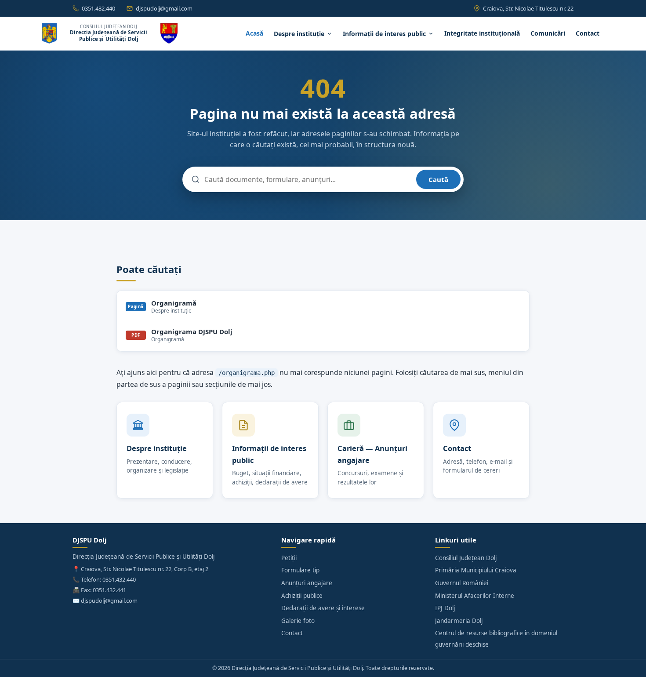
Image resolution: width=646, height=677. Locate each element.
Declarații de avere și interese (323, 608)
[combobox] (308, 179)
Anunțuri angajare (306, 583)
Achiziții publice (302, 596)
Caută (438, 179)
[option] (323, 306)
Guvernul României (461, 583)
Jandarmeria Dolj (459, 621)
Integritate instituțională (482, 33)
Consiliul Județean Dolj (466, 558)
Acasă (254, 33)
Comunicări (547, 33)
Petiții (289, 558)
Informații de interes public (384, 33)
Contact (587, 33)
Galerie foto (298, 621)
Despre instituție (299, 33)
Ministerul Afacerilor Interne (474, 596)
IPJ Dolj (445, 608)
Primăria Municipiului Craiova (475, 570)
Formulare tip (300, 570)
